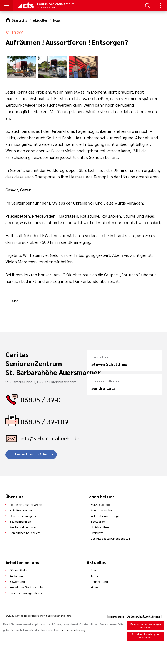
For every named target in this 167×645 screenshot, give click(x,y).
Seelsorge (98, 521)
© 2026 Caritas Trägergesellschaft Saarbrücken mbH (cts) (38, 615)
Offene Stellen (19, 570)
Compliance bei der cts (25, 533)
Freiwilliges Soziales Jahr (26, 587)
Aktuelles (40, 20)
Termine (96, 576)
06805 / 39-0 (41, 399)
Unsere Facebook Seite (31, 454)
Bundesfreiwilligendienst (26, 593)
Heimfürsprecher (21, 510)
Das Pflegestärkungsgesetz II (111, 538)
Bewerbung (17, 581)
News (57, 20)
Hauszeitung (99, 581)
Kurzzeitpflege (101, 504)
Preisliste (97, 533)
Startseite (19, 20)
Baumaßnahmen (20, 521)
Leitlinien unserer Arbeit (26, 504)
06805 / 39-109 (44, 421)
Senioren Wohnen (103, 510)
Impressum (116, 616)
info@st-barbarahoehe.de (50, 438)
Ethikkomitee (100, 527)
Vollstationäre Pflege (105, 516)
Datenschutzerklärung (143, 616)
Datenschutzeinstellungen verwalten (145, 626)
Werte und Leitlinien (23, 527)
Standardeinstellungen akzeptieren (145, 636)
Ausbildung (17, 576)
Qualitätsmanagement (25, 516)
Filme (94, 587)
